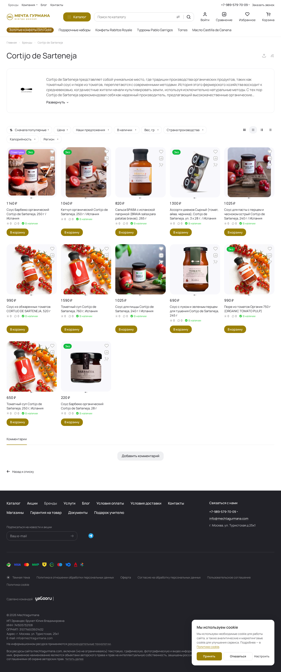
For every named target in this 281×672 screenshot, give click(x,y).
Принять (209, 656)
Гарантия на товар (46, 512)
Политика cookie (18, 585)
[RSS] (272, 56)
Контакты (176, 503)
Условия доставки (146, 503)
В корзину (17, 232)
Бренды (50, 503)
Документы (78, 512)
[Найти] (188, 17)
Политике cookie (208, 647)
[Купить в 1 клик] (52, 165)
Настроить (261, 656)
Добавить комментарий (140, 456)
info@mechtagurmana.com (228, 518)
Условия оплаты (110, 503)
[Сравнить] (52, 158)
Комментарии (17, 439)
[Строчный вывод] (262, 130)
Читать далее (74, 659)
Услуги (69, 503)
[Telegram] (90, 535)
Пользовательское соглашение (229, 577)
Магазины (15, 512)
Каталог (13, 503)
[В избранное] (52, 152)
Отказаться (238, 656)
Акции (32, 503)
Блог (86, 503)
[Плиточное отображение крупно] (244, 130)
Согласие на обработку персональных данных (169, 577)
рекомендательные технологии (89, 644)
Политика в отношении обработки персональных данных (75, 577)
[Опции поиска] (178, 17)
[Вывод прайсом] (270, 130)
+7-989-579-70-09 (234, 5)
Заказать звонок (263, 5)
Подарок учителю (109, 512)
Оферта (125, 577)
